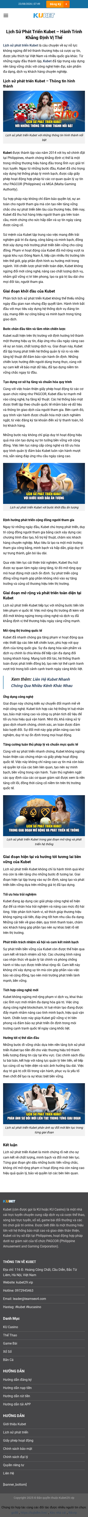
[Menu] (6, 15)
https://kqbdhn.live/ (34, 1513)
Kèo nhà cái (58, 1513)
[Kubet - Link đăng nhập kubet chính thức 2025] (44, 15)
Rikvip (73, 1513)
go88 (14, 1513)
